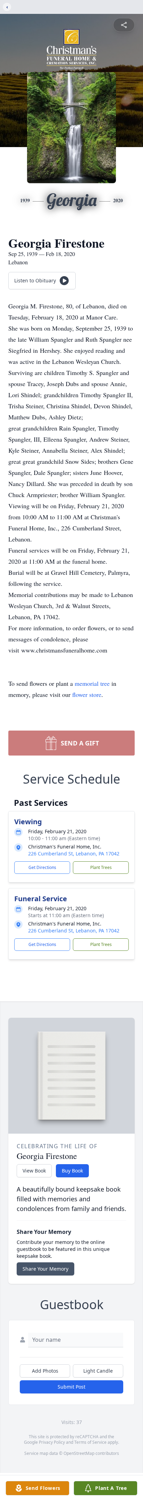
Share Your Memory (45, 1268)
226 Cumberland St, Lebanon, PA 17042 (73, 853)
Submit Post (71, 1386)
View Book (34, 1170)
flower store (86, 694)
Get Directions (42, 867)
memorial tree (92, 683)
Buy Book (72, 1170)
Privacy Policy (52, 1442)
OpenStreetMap (79, 1453)
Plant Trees (101, 867)
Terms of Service (90, 1442)
